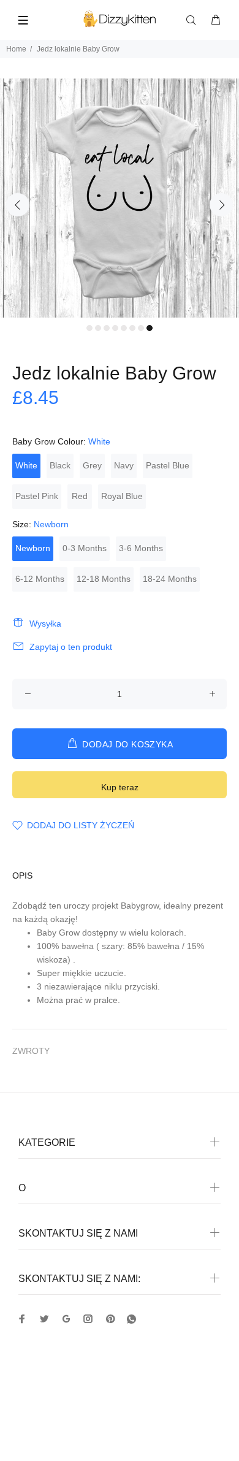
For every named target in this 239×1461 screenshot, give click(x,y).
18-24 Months (170, 579)
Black (60, 465)
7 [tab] (141, 328)
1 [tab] (89, 328)
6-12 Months (39, 579)
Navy (124, 465)
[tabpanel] (119, 198)
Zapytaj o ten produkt (70, 647)
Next (221, 204)
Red (80, 496)
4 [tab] (115, 328)
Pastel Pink (36, 496)
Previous (17, 204)
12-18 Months (104, 579)
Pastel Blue (167, 465)
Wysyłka (45, 623)
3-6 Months (141, 548)
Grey (92, 465)
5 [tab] (124, 328)
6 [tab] (132, 328)
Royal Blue (122, 496)
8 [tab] (149, 328)
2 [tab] (98, 328)
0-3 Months (85, 548)
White (26, 465)
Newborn (32, 548)
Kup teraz (119, 787)
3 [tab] (107, 328)
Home (16, 49)
